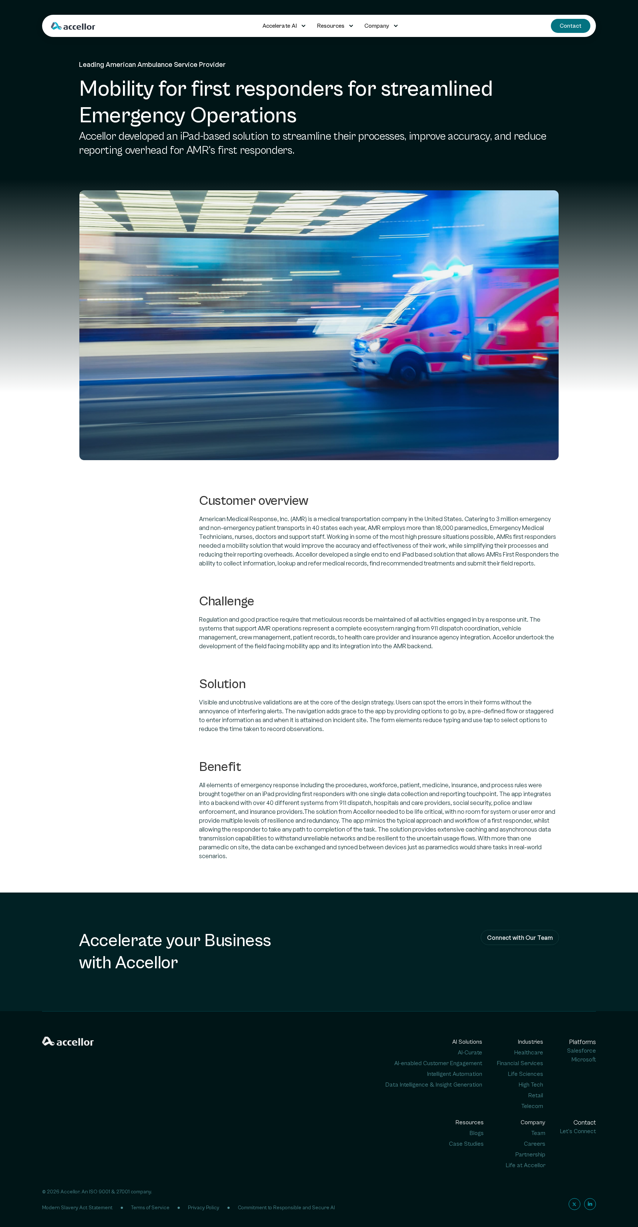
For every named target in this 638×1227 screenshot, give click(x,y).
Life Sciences (525, 1074)
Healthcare (528, 1052)
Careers (534, 1144)
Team (538, 1133)
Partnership (530, 1154)
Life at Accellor (525, 1165)
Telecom (532, 1106)
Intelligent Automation (454, 1074)
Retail (535, 1095)
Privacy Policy (203, 1208)
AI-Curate (470, 1052)
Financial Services (520, 1063)
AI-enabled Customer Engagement (438, 1063)
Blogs (477, 1133)
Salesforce (581, 1050)
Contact (571, 26)
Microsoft (584, 1059)
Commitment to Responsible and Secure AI (286, 1208)
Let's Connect (578, 1131)
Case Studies (466, 1144)
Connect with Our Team (520, 937)
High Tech (531, 1084)
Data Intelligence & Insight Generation (433, 1084)
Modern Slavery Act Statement (77, 1208)
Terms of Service (150, 1208)
